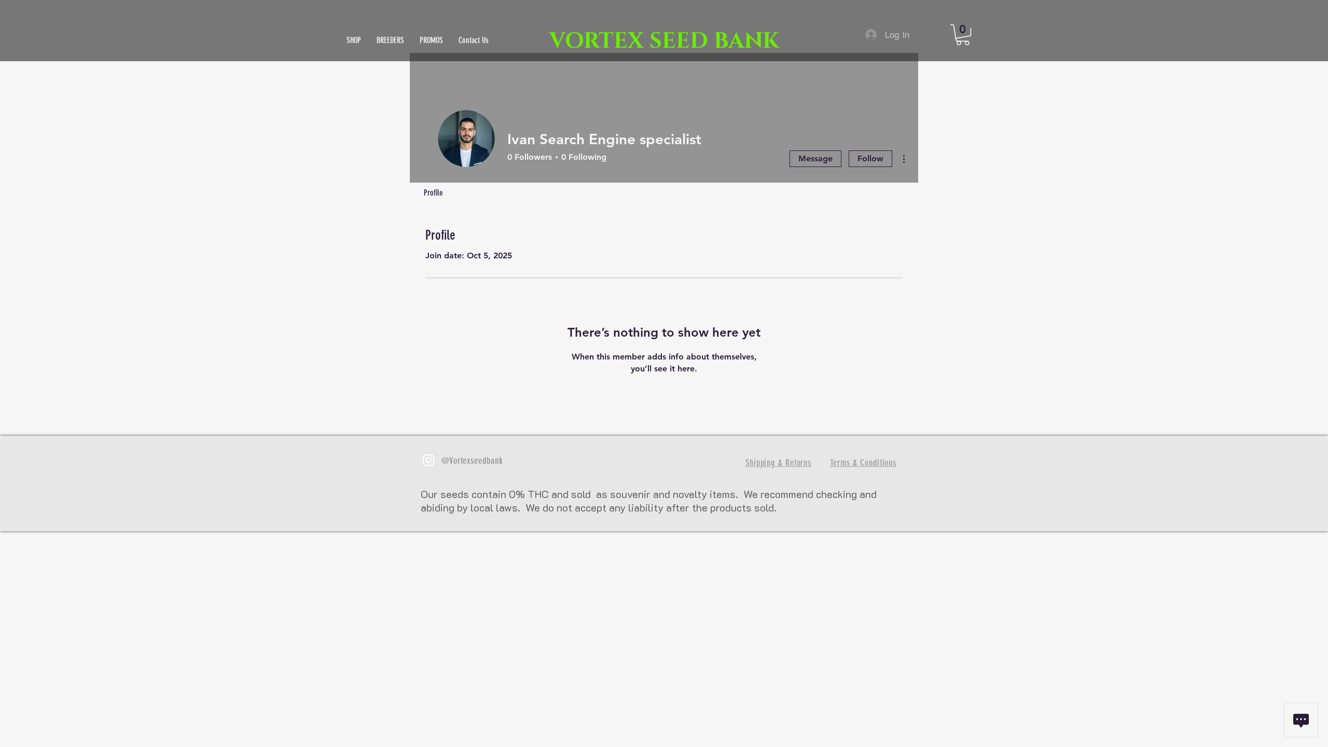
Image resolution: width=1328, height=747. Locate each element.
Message (815, 158)
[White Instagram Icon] (428, 460)
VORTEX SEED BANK (664, 41)
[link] (962, 34)
